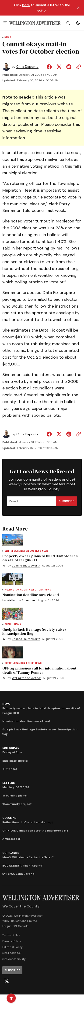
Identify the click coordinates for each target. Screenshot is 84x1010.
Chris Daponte (27, 67)
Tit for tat (9, 769)
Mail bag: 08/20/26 (15, 787)
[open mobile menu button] (5, 23)
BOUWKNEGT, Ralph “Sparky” (22, 865)
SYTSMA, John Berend (18, 874)
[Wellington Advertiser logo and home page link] (35, 23)
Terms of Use (11, 935)
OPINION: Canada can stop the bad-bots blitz (35, 830)
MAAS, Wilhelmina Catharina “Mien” (27, 857)
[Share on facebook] (50, 67)
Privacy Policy (11, 941)
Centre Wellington (16, 551)
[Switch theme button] (78, 23)
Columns (9, 818)
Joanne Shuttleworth (26, 565)
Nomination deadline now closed (26, 721)
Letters (8, 783)
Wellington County (17, 590)
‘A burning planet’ (15, 795)
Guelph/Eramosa (14, 663)
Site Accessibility (14, 959)
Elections (37, 590)
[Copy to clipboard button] (78, 67)
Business (35, 551)
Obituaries (10, 853)
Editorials (10, 748)
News (7, 37)
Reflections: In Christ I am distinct (27, 822)
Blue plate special (15, 761)
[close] (78, 8)
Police (30, 663)
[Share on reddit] (69, 67)
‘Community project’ (17, 804)
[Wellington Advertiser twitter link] (6, 981)
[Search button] (68, 23)
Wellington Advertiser (21, 600)
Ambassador (11, 839)
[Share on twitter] (59, 67)
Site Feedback (11, 953)
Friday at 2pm (12, 752)
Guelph (8, 624)
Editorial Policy (12, 947)
